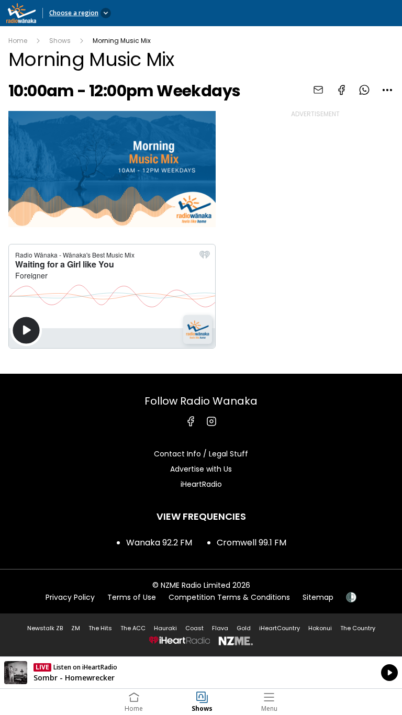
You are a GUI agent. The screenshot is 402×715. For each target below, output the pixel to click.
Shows (60, 40)
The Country (357, 628)
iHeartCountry (279, 628)
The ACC (133, 628)
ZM (75, 628)
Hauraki (165, 628)
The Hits (100, 628)
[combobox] (387, 90)
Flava (220, 628)
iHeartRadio (201, 484)
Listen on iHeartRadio (201, 672)
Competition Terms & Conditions (229, 597)
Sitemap (318, 597)
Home (17, 40)
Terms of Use (131, 597)
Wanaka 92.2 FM (159, 543)
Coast (194, 628)
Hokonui (320, 628)
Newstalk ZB (45, 628)
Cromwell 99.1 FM (251, 543)
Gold (244, 628)
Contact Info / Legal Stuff (201, 454)
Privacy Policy (70, 597)
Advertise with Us (201, 469)
